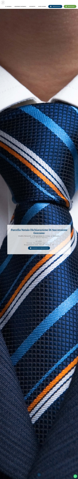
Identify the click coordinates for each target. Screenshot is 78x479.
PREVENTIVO (56, 6)
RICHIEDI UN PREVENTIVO (40, 248)
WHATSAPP (71, 6)
